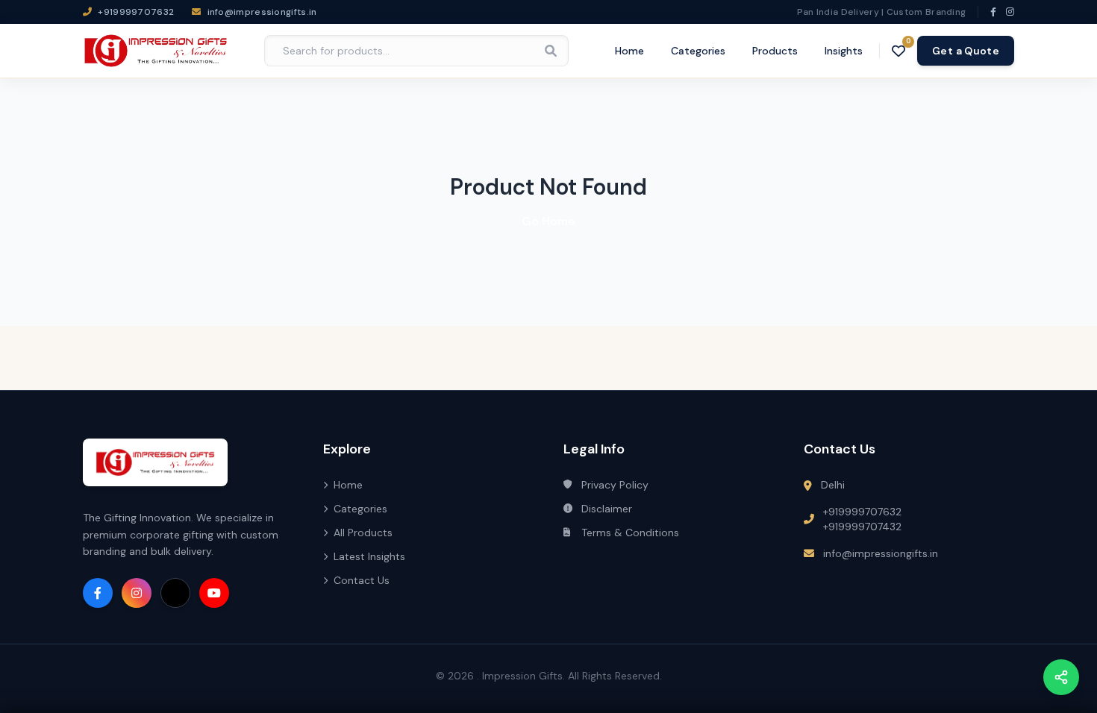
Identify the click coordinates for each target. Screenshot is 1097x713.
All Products (363, 532)
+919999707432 (862, 526)
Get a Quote (965, 50)
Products (775, 50)
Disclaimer (606, 508)
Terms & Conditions (630, 532)
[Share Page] (1061, 677)
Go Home (548, 221)
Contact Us (362, 580)
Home (629, 50)
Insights (844, 50)
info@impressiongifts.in (880, 553)
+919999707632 (862, 511)
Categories (698, 50)
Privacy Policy (614, 484)
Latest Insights (369, 556)
